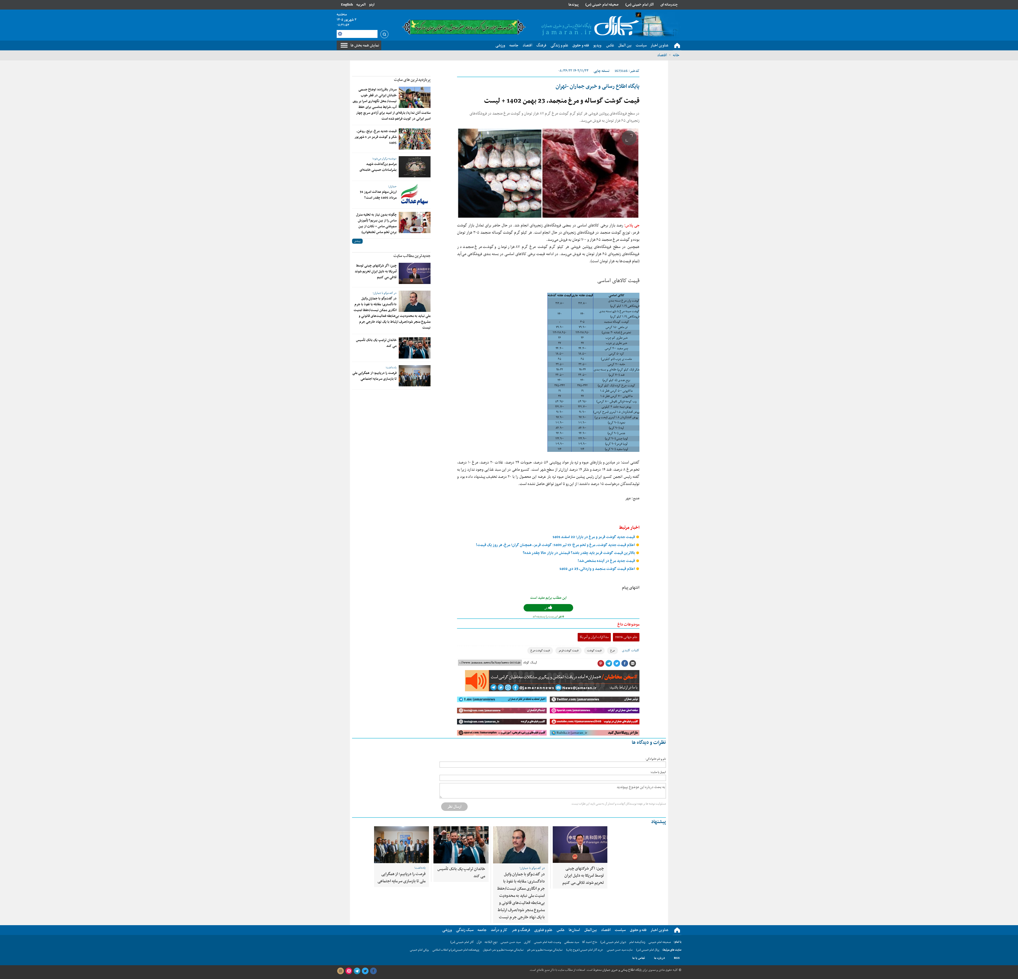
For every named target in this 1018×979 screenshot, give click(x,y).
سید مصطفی (571, 942)
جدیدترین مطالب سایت (412, 255)
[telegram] (357, 971)
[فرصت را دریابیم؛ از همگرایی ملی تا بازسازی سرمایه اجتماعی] (415, 375)
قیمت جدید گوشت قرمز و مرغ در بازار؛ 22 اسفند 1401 (594, 537)
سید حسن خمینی (511, 942)
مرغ (612, 650)
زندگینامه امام (637, 942)
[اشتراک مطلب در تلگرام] (608, 663)
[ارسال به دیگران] (632, 663)
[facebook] (373, 971)
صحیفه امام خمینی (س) (601, 5)
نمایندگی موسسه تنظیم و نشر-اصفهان (503, 949)
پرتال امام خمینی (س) (647, 949)
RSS (677, 958)
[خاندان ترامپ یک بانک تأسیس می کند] (415, 348)
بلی (546, 608)
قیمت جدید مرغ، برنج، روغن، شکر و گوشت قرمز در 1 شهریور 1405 (375, 137)
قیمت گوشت (594, 650)
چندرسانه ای (669, 5)
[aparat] (348, 971)
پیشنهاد (658, 822)
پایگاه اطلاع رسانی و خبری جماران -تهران (597, 86)
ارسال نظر (454, 806)
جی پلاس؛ (631, 225)
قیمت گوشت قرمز (568, 650)
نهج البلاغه (491, 942)
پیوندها (573, 5)
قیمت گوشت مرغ (540, 650)
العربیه (361, 5)
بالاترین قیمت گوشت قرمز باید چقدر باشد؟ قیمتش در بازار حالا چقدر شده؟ (579, 553)
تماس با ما (638, 958)
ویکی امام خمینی (419, 949)
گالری (527, 942)
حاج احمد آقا (589, 942)
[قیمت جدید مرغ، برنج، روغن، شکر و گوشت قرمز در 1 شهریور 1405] (415, 139)
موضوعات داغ (628, 624)
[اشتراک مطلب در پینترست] (600, 663)
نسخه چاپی (601, 71)
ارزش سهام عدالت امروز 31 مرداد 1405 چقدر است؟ (378, 195)
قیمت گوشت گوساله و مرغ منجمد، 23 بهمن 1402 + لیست (561, 101)
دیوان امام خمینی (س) (613, 942)
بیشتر (357, 241)
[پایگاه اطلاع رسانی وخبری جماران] (589, 26)
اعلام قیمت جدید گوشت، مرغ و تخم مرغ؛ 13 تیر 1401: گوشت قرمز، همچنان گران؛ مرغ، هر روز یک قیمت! (556, 545)
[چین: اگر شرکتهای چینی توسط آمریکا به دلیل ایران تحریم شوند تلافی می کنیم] (415, 273)
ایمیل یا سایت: (658, 772)
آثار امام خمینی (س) (639, 5)
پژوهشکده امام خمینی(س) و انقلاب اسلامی (455, 949)
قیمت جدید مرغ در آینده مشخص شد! (607, 561)
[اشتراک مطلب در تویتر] (616, 663)
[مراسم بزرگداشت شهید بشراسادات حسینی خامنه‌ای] (415, 166)
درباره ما (659, 958)
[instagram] (340, 971)
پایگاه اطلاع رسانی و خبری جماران (622, 970)
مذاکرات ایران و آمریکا (594, 637)
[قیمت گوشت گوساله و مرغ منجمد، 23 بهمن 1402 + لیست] (548, 173)
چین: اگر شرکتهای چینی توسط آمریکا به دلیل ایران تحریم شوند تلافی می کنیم (376, 271)
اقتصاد (662, 55)
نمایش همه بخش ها (364, 45)
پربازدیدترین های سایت (412, 79)
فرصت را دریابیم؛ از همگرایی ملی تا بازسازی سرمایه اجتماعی (374, 376)
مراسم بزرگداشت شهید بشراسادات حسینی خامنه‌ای (378, 167)
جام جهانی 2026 (626, 637)
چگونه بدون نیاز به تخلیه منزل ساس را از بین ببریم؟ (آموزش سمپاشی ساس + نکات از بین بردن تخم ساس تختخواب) (376, 223)
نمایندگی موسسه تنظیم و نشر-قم (545, 949)
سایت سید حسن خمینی (620, 949)
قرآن (479, 942)
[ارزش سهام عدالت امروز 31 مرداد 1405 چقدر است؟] (415, 194)
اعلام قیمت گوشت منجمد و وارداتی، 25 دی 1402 (597, 569)
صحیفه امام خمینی (659, 942)
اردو (371, 5)
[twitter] (365, 971)
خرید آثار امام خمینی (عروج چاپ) (584, 949)
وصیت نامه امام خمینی (547, 942)
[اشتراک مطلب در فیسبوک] (624, 663)
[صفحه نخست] (677, 45)
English (347, 5)
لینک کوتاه (530, 663)
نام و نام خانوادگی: (655, 759)
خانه (676, 55)
